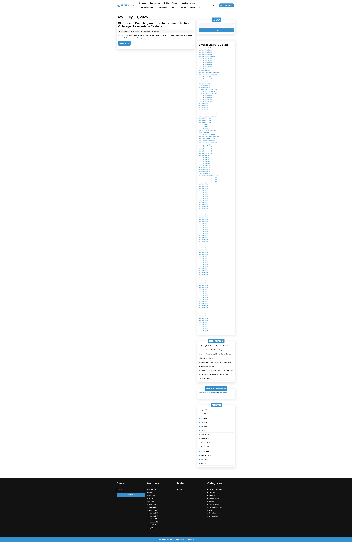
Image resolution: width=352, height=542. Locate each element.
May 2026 (204, 422)
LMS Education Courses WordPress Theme (171, 539)
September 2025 (206, 455)
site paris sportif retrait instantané (209, 72)
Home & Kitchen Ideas (215, 507)
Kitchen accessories (146, 7)
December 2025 (205, 443)
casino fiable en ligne (205, 118)
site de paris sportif (204, 145)
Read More (125, 44)
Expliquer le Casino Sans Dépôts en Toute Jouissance (217, 370)
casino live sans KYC (205, 77)
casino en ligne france (205, 50)
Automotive (212, 492)
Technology (212, 513)
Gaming (211, 501)
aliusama (136, 31)
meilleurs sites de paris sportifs (208, 75)
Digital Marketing (214, 498)
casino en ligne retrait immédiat (208, 176)
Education (142, 3)
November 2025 (205, 447)
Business (212, 495)
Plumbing (182, 7)
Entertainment (155, 3)
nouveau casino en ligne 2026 (208, 89)
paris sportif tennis (204, 70)
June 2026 (204, 418)
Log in (180, 489)
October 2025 (205, 451)
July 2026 (203, 414)
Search (216, 20)
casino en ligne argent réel (207, 56)
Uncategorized (195, 7)
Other (210, 510)
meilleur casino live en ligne (207, 138)
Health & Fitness (214, 504)
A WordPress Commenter (208, 393)
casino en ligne (203, 68)
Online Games (162, 7)
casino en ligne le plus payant (208, 48)
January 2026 (205, 438)
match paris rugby (204, 132)
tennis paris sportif (204, 85)
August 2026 (204, 410)
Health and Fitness (170, 3)
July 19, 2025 (125, 31)
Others (173, 7)
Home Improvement (188, 3)
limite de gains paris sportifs (207, 141)
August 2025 (204, 459)
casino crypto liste (204, 81)
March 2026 (204, 430)
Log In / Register (227, 5)
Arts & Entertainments (215, 489)
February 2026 (205, 434)
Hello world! (223, 393)
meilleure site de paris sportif (207, 130)
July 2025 (203, 463)
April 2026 (204, 426)
